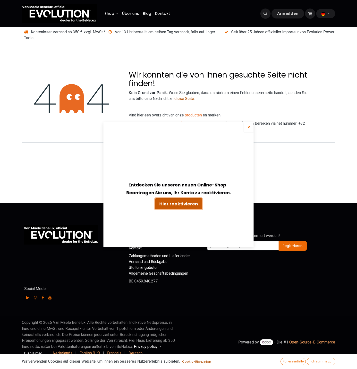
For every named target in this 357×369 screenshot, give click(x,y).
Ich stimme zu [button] (321, 361)
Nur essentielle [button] (293, 361)
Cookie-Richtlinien (196, 361)
